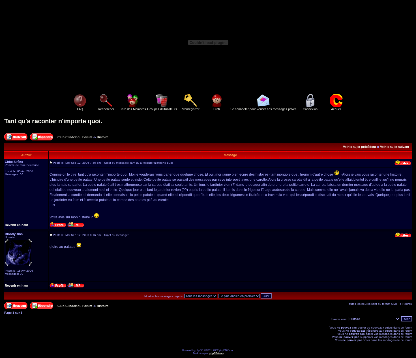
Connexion (310, 109)
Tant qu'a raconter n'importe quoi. (53, 121)
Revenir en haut (16, 225)
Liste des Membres (133, 109)
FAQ (80, 109)
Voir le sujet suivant (394, 146)
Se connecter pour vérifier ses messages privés (263, 109)
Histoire (102, 137)
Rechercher (106, 109)
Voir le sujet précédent (359, 146)
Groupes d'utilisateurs (162, 109)
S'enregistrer (191, 109)
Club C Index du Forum (74, 137)
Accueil (336, 109)
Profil (216, 109)
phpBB (199, 350)
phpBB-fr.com (216, 353)
